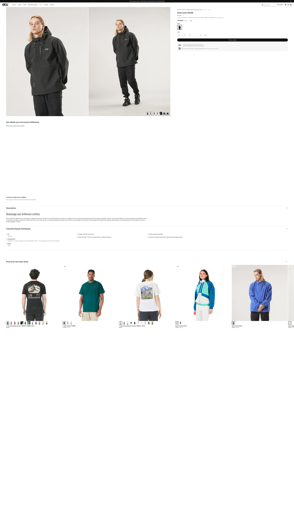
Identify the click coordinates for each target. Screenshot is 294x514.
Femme (19, 5)
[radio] (179, 27)
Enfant (24, 5)
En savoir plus (220, 17)
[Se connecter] (287, 5)
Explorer (52, 5)
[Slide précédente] (282, 261)
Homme (14, 5)
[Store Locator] (285, 5)
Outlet (40, 5)
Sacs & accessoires (32, 5)
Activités (46, 5)
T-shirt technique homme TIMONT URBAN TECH (20, 326)
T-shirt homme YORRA (69, 326)
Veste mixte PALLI (237, 326)
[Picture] (5, 5)
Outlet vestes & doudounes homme (194, 9)
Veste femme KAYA (181, 326)
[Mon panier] (291, 5)
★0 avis (179, 15)
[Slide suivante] (286, 261)
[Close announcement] (291, 1)
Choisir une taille (232, 40)
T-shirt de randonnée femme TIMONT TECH (132, 326)
